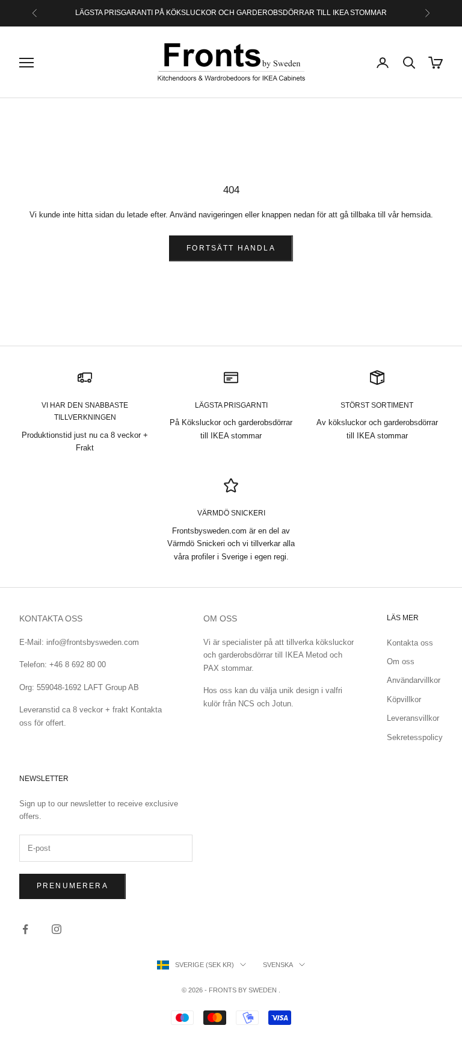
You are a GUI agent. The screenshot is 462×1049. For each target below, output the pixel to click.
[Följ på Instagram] (57, 929)
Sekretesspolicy (415, 737)
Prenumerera (72, 886)
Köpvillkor (404, 699)
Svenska (278, 964)
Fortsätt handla (230, 248)
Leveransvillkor (413, 718)
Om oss (400, 661)
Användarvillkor (413, 680)
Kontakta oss (410, 642)
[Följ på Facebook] (25, 929)
